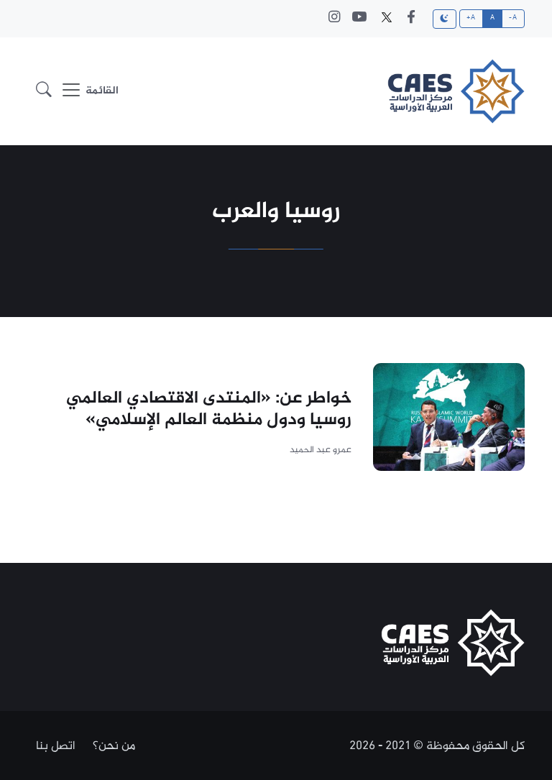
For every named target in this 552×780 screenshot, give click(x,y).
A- (513, 18)
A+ (470, 18)
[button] (43, 91)
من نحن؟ (114, 746)
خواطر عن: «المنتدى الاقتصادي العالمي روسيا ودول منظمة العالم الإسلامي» (208, 409)
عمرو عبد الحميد (320, 450)
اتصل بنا (55, 746)
